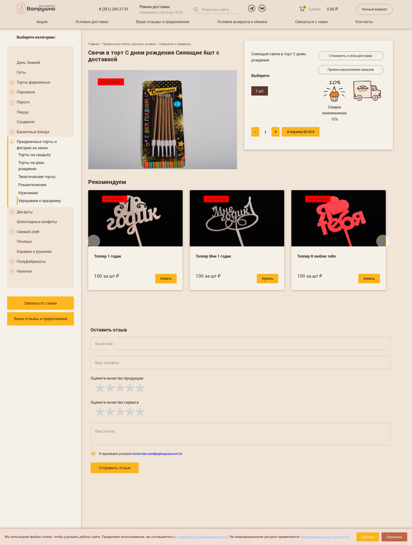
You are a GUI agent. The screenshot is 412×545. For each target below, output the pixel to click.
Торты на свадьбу (34, 154)
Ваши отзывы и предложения (162, 21)
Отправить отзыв (114, 467)
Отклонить (394, 537)
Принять (367, 537)
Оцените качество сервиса (115, 402)
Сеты (21, 72)
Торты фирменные (33, 82)
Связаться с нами (311, 21)
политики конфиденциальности (157, 453)
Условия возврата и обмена (242, 21)
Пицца (22, 111)
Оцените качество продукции (117, 378)
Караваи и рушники (34, 251)
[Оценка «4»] (129, 387)
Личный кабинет (374, 9)
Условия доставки (91, 21)
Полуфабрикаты (31, 261)
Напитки (24, 271)
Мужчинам (28, 192)
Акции (41, 21)
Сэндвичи (25, 121)
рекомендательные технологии (324, 537)
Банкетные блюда (33, 131)
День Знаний (28, 62)
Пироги (23, 101)
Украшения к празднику (39, 200)
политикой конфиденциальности (202, 537)
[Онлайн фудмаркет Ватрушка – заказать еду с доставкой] (36, 8)
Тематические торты (37, 176)
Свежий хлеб (28, 231)
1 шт (260, 90)
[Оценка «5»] (139, 387)
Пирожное (26, 91)
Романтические (32, 184)
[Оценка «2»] (109, 387)
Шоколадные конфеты (37, 221)
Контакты (364, 21)
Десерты (25, 211)
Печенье (24, 241)
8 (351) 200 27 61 (114, 8)
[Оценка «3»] (119, 387)
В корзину (300, 131)
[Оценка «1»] (99, 387)
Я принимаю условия (140, 453)
